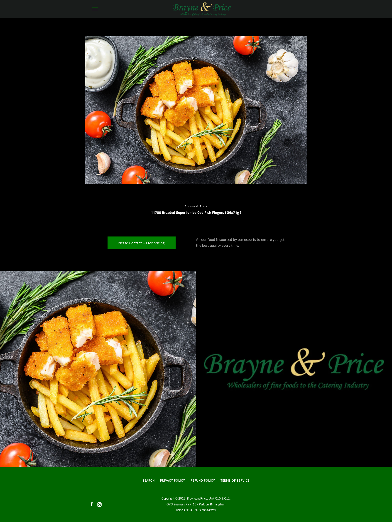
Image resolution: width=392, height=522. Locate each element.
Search (149, 480)
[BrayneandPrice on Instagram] (99, 504)
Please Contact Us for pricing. (141, 243)
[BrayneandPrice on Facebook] (91, 504)
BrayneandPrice (197, 498)
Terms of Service (235, 480)
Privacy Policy (172, 480)
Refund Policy (203, 480)
